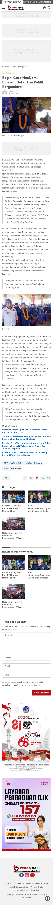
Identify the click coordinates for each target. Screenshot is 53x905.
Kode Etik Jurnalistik (18, 887)
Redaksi (11, 92)
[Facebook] (21, 875)
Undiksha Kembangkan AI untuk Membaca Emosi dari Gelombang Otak (25, 431)
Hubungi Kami (21, 890)
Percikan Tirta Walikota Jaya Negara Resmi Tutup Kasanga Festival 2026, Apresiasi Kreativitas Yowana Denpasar (26, 446)
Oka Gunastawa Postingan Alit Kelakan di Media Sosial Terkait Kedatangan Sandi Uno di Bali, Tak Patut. (39, 508)
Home (8, 883)
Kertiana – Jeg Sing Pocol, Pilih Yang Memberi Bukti (11, 508)
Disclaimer (19, 883)
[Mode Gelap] (44, 7)
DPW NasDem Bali (12, 463)
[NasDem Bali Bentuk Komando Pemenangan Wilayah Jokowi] (13, 523)
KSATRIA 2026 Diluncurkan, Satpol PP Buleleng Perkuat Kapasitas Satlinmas (24, 454)
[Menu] (4, 7)
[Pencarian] (49, 7)
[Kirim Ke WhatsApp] (48, 478)
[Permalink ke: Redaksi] (4, 93)
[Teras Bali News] (15, 7)
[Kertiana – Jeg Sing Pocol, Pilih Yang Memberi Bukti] (13, 497)
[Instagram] (27, 875)
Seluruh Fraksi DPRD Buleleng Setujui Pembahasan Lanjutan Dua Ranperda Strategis (26, 437)
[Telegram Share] (42, 478)
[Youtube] (32, 875)
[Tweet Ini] (31, 478)
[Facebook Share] (25, 478)
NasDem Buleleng (33, 463)
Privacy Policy (37, 887)
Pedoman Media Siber (37, 883)
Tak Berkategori (8, 73)
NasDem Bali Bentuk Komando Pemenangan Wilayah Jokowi (12, 536)
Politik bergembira (12, 468)
